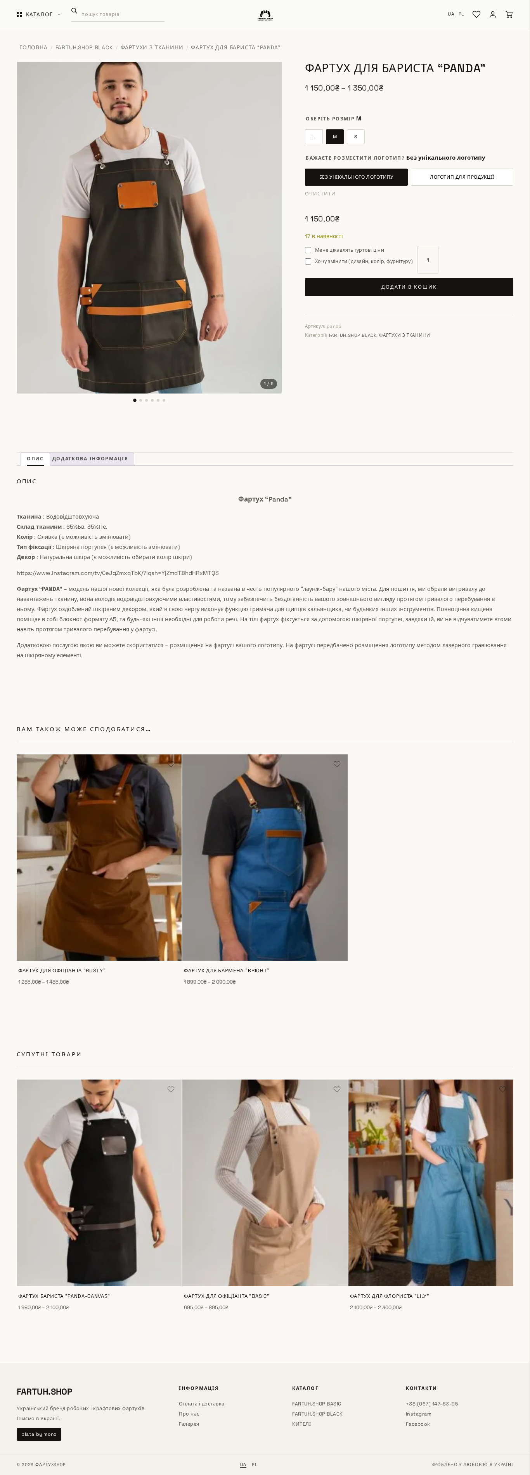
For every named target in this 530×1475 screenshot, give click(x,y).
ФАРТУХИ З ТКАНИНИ (152, 47)
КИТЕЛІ (301, 1424)
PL (461, 14)
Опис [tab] (35, 459)
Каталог (39, 14)
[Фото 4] (152, 400)
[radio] (314, 136)
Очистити (320, 194)
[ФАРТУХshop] (265, 14)
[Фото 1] (134, 400)
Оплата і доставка (202, 1404)
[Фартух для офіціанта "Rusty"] (99, 857)
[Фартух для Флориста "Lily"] (430, 1183)
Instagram (419, 1414)
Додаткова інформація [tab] (90, 459)
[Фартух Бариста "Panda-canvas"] (99, 1183)
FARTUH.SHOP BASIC (316, 1404)
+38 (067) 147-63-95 (432, 1404)
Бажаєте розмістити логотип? (355, 158)
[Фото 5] (158, 400)
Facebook (418, 1424)
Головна (33, 47)
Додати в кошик (409, 287)
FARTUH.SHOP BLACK (84, 47)
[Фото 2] (140, 400)
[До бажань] (171, 765)
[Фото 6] (164, 400)
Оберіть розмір (330, 119)
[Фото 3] (146, 400)
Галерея (189, 1424)
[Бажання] (476, 14)
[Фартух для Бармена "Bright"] (264, 857)
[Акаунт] (492, 14)
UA (451, 14)
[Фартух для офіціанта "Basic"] (264, 1183)
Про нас (189, 1414)
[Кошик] (509, 14)
